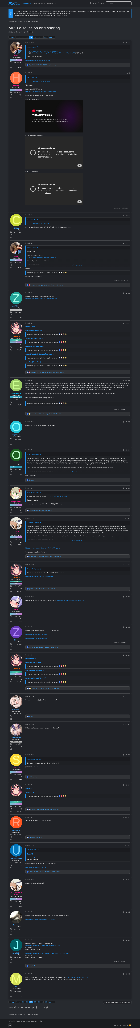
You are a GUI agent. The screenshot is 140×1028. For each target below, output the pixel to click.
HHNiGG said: (31, 47)
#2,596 (127, 845)
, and (41, 510)
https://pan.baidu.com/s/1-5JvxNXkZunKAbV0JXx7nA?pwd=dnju (47, 953)
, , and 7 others (42, 589)
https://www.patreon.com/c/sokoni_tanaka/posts (41, 298)
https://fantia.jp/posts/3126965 (36, 634)
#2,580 (127, 293)
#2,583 (127, 422)
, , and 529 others (46, 688)
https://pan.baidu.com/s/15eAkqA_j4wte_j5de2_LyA (42, 945)
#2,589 (127, 627)
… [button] (19, 37)
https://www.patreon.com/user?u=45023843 (40, 91)
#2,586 (127, 518)
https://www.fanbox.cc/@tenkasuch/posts (71, 600)
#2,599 (127, 940)
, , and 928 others (46, 285)
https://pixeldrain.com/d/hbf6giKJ (38, 223)
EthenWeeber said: (33, 454)
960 (45, 37)
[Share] (123, 43)
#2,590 (127, 655)
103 (27, 37)
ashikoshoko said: (33, 759)
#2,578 (128, 215)
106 (39, 37)
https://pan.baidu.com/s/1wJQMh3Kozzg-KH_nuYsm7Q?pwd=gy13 (53, 53)
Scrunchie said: (32, 849)
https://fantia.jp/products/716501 (56, 496)
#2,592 (127, 724)
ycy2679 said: (31, 219)
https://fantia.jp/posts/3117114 (35, 867)
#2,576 (128, 43)
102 (23, 37)
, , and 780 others (46, 414)
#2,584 (127, 450)
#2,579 (128, 243)
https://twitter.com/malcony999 (36, 638)
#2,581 (128, 323)
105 (35, 37)
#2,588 (127, 597)
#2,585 (127, 488)
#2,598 (127, 912)
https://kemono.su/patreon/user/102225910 (40, 919)
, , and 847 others (47, 372)
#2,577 (128, 73)
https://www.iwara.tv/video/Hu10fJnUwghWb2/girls (42, 548)
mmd (31, 32)
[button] (30, 3)
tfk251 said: (31, 77)
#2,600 (127, 974)
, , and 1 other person (44, 647)
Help (124, 1025)
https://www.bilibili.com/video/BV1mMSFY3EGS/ (42, 51)
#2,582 (127, 380)
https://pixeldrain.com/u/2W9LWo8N (37, 60)
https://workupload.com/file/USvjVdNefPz (39, 576)
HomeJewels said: (33, 492)
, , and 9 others (42, 65)
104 (31, 37)
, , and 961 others (44, 809)
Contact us (117, 1025)
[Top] (127, 1025)
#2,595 (127, 817)
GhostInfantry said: (33, 569)
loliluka (12, 32)
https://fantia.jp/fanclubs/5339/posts (77, 977)
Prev (12, 37)
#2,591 (128, 696)
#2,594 (127, 785)
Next (50, 37)
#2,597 (128, 880)
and (35, 837)
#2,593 (127, 755)
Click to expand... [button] (77, 265)
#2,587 (128, 564)
